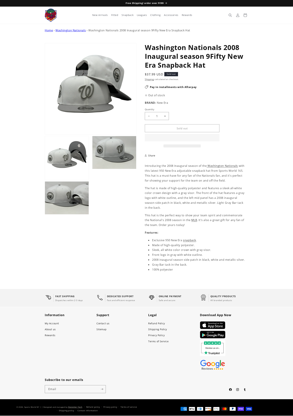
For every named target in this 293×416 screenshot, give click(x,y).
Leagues (142, 15)
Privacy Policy (156, 335)
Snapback (127, 15)
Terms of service (129, 407)
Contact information (87, 410)
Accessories (171, 15)
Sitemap (101, 329)
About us (50, 329)
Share (151, 155)
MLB (194, 220)
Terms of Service (158, 341)
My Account (52, 323)
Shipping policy (66, 410)
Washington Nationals (70, 30)
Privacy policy (110, 407)
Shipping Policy (157, 329)
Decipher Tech (75, 407)
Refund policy (93, 407)
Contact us (103, 323)
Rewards (50, 335)
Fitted (114, 15)
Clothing (155, 15)
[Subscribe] (102, 389)
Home (49, 30)
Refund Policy (156, 323)
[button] (182, 138)
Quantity (149, 109)
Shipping (149, 79)
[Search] (230, 15)
